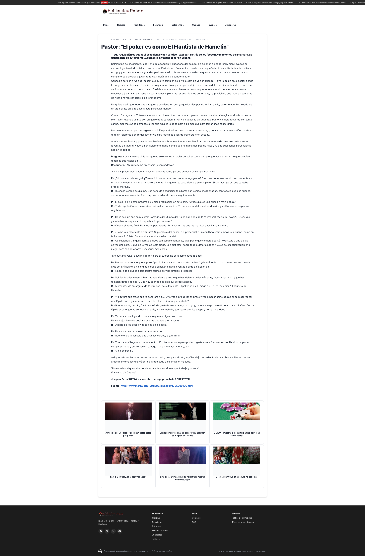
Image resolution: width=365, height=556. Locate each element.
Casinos (196, 25)
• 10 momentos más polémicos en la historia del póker (312, 2)
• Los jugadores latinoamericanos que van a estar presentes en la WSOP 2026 (82, 2)
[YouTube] (119, 531)
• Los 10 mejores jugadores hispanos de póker (211, 2)
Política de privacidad (242, 518)
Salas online (178, 25)
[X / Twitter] (107, 531)
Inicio (106, 25)
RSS (194, 522)
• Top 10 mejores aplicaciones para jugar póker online (260, 2)
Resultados (139, 25)
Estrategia (158, 25)
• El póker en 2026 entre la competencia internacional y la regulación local (154, 2)
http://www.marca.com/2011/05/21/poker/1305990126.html (157, 385)
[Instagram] (113, 531)
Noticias (121, 25)
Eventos (213, 25)
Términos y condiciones (243, 522)
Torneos (156, 539)
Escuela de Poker (160, 530)
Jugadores (230, 25)
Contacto (196, 518)
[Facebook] (100, 531)
